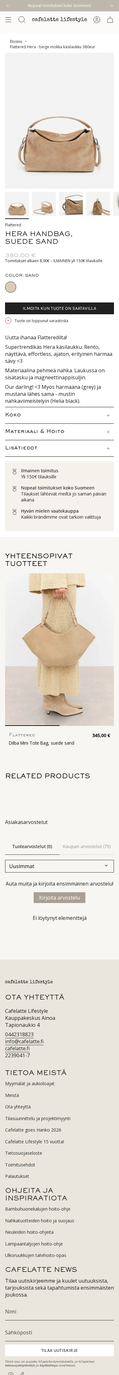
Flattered (13, 225)
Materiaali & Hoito (34, 431)
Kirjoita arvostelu (59, 897)
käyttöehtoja (49, 1365)
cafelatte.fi (17, 1048)
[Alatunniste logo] (29, 982)
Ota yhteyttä (18, 1107)
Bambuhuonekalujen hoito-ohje (37, 1209)
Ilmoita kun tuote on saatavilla (59, 308)
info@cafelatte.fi (24, 1041)
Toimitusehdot (20, 1165)
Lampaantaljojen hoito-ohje (34, 1244)
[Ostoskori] (110, 19)
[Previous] (8, 6)
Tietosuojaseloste (23, 1153)
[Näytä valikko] (8, 19)
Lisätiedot (21, 448)
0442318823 (19, 1034)
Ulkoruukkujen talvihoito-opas (35, 1255)
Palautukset (17, 1176)
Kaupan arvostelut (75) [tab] (87, 846)
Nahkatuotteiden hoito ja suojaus (39, 1221)
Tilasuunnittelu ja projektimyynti (37, 1118)
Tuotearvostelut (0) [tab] (32, 846)
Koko (13, 415)
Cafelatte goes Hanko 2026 (33, 1130)
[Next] (111, 6)
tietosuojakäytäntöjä (20, 1365)
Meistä (12, 1095)
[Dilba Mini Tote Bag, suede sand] (59, 649)
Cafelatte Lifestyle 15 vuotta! (34, 1142)
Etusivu (16, 41)
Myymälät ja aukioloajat (30, 1083)
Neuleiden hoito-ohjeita (29, 1232)
